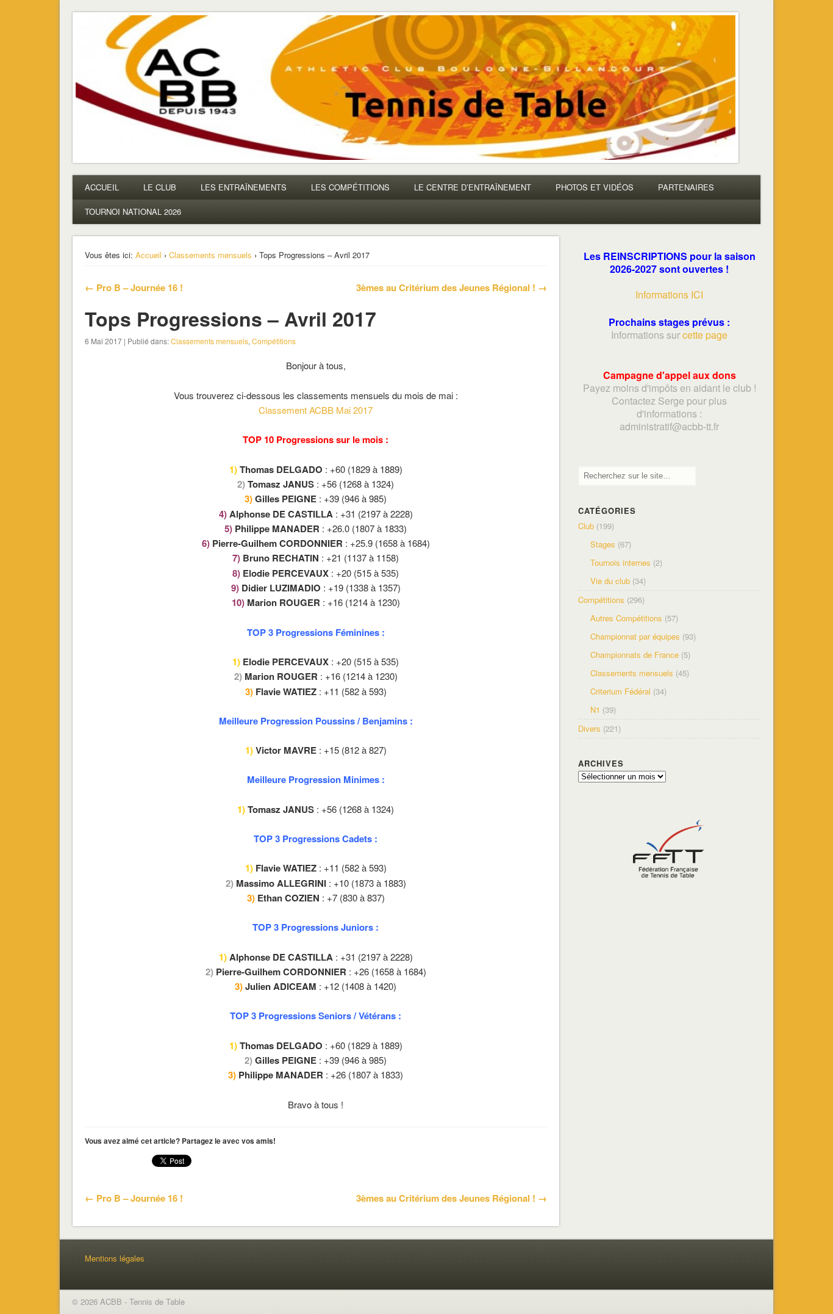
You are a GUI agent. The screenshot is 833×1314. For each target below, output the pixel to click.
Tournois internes (620, 562)
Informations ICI (669, 294)
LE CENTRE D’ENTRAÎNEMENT (472, 187)
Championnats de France (634, 654)
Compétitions (274, 341)
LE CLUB (159, 187)
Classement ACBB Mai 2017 (316, 409)
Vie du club (610, 581)
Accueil (148, 255)
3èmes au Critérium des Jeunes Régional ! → (451, 287)
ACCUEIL (102, 187)
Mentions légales (115, 1258)
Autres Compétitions (626, 618)
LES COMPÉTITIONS (350, 187)
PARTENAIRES (686, 187)
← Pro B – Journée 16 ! (134, 287)
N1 (595, 709)
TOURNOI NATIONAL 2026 (133, 211)
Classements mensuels (210, 255)
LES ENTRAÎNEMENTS (244, 187)
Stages (602, 544)
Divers (589, 728)
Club (586, 526)
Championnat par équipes (635, 636)
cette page (705, 335)
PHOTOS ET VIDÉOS (595, 187)
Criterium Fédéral (620, 691)
